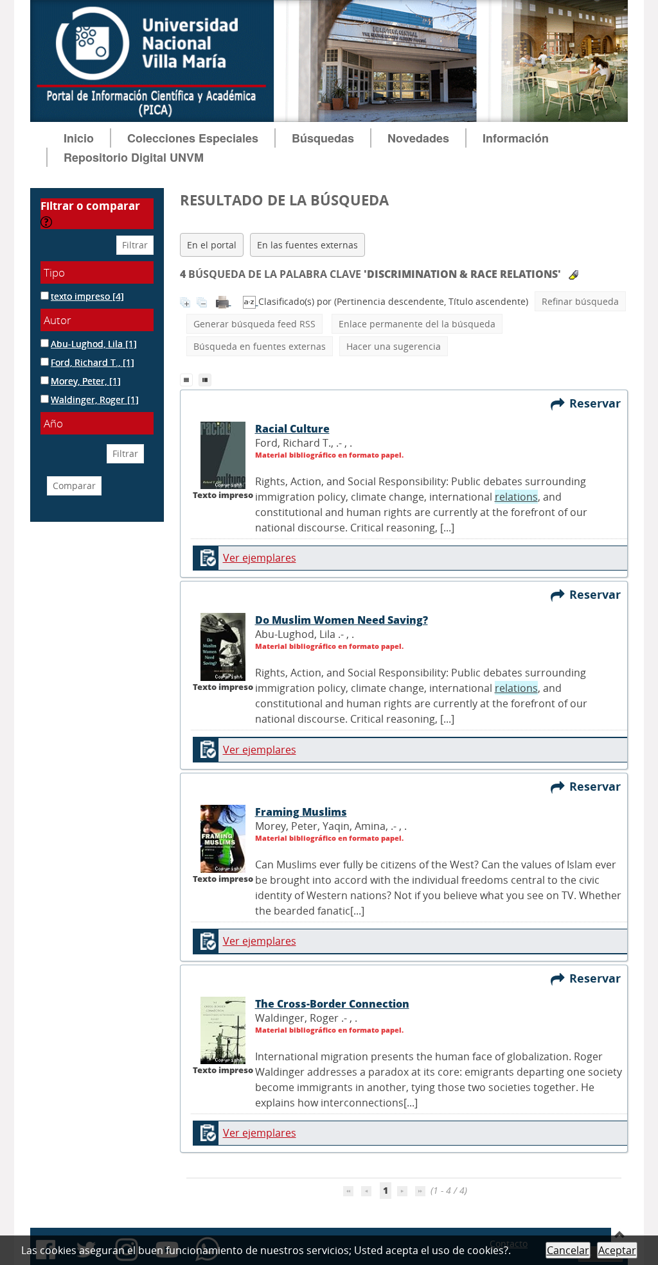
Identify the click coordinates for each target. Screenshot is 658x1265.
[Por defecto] (189, 379)
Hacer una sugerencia (393, 346)
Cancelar (568, 1250)
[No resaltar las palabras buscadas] (573, 275)
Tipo (54, 272)
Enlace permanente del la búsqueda (417, 324)
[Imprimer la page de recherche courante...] (223, 301)
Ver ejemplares (259, 558)
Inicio (79, 138)
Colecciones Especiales (192, 138)
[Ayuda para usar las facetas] (46, 222)
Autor (57, 320)
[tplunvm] (207, 379)
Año (53, 423)
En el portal (211, 245)
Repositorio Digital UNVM (134, 157)
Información (516, 138)
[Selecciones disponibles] (250, 301)
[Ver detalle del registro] (222, 454)
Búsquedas (323, 138)
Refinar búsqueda (580, 301)
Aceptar (617, 1250)
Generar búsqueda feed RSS (254, 324)
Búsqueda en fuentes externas (259, 346)
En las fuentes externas (307, 245)
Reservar (598, 403)
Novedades (418, 138)
